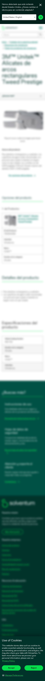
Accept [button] (11, 668)
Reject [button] (34, 668)
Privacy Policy (8, 661)
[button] (13, 675)
